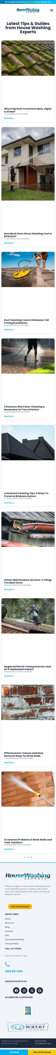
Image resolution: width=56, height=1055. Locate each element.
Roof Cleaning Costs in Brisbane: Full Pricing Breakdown (26, 321)
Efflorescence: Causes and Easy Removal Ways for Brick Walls (23, 754)
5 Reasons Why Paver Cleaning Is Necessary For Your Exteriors (24, 408)
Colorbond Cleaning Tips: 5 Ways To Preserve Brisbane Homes (26, 495)
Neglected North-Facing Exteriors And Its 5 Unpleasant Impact (27, 668)
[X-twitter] (32, 990)
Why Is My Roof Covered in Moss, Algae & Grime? (27, 110)
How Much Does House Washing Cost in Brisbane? (28, 235)
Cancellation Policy (43, 1043)
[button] (51, 10)
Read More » (9, 118)
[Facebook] (16, 990)
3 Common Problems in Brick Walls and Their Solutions (28, 841)
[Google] (39, 990)
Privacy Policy (40, 1041)
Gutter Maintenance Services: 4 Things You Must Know (28, 581)
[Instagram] (24, 990)
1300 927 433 (14, 971)
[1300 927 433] (7, 964)
